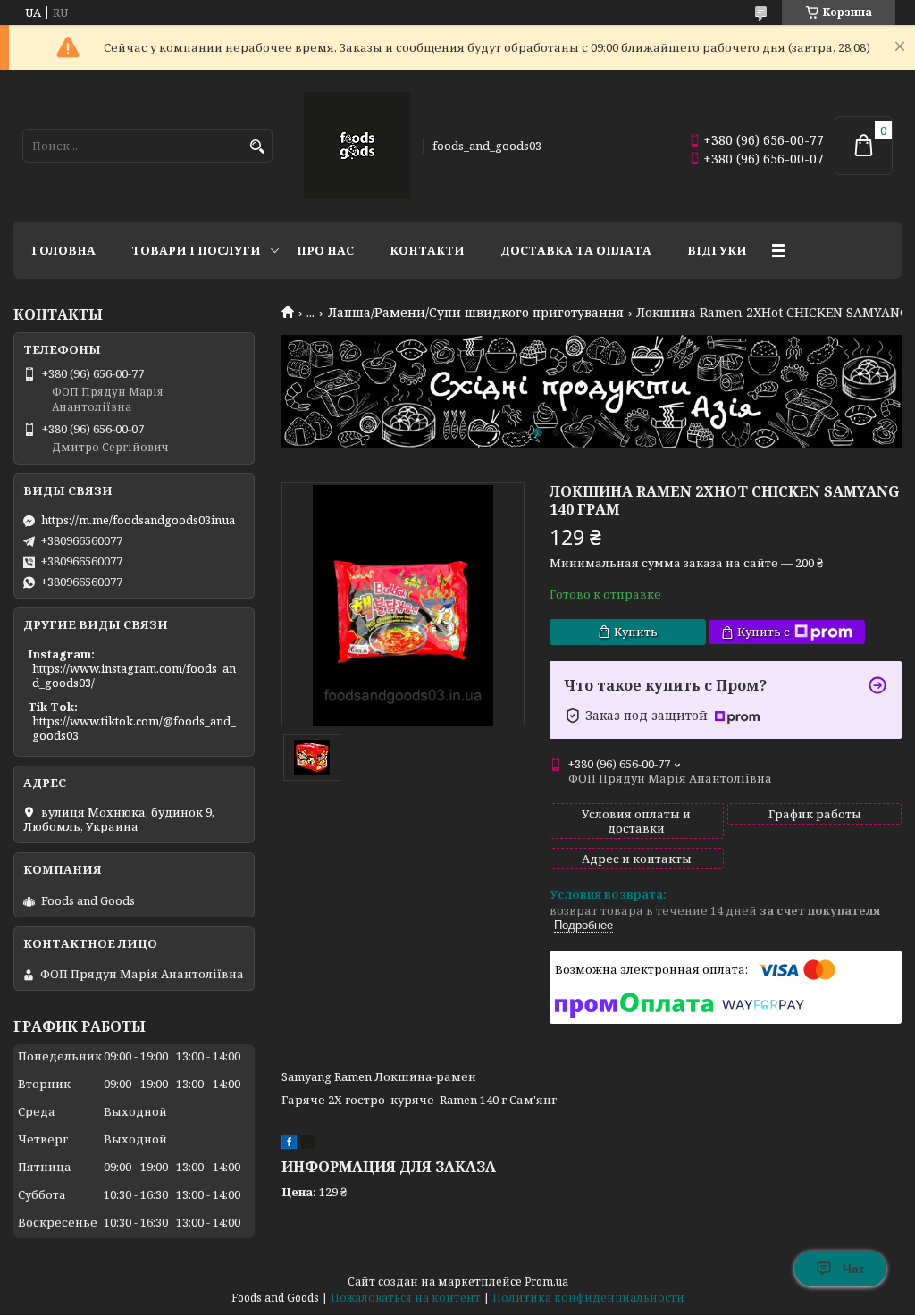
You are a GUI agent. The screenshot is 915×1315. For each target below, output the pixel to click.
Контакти (427, 250)
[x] (308, 1144)
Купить (636, 632)
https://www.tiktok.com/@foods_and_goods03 (134, 728)
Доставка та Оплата (575, 250)
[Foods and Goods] (357, 145)
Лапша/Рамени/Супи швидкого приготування (476, 313)
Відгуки (717, 250)
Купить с (763, 632)
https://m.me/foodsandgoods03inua (138, 520)
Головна (63, 250)
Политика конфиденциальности (588, 1297)
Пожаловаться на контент (406, 1297)
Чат (854, 1268)
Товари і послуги (196, 250)
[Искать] (257, 147)
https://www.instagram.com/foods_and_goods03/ (134, 675)
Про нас (325, 250)
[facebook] (289, 1144)
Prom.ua (546, 1281)
